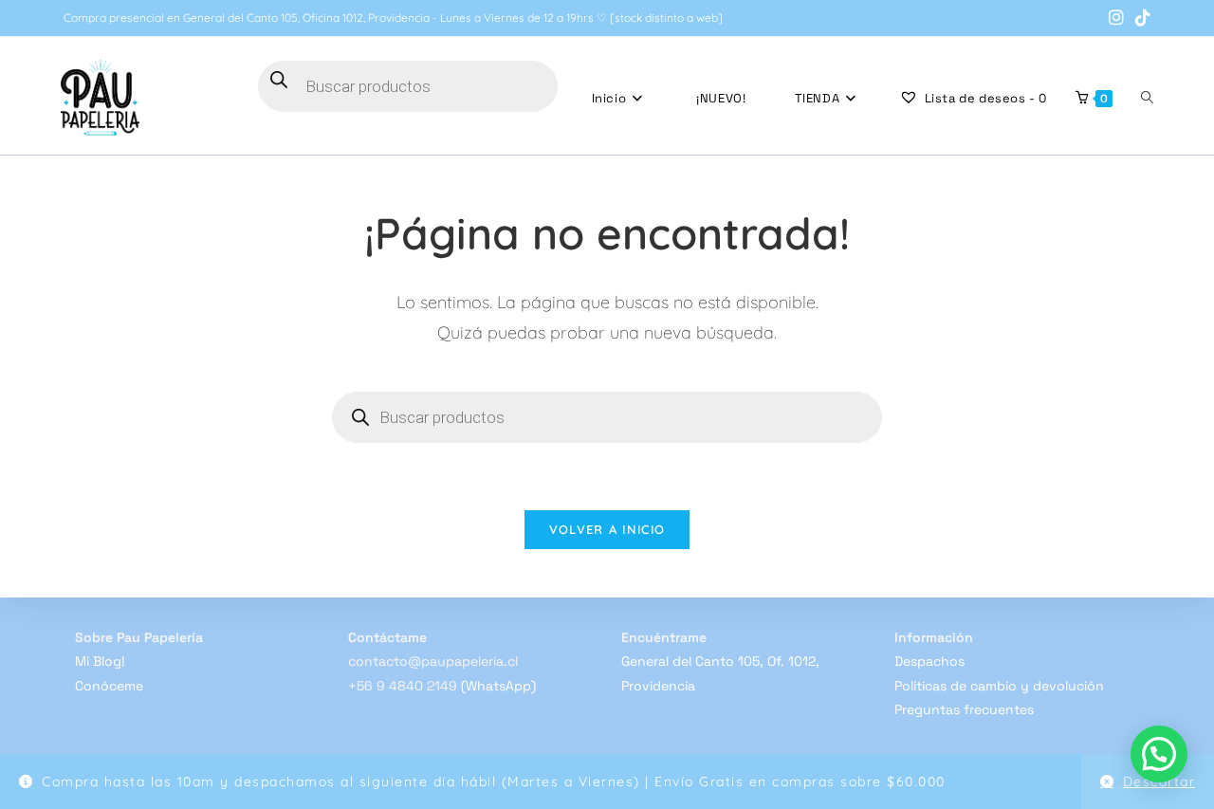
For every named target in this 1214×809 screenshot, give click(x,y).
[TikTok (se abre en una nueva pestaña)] (1140, 18)
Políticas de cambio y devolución (999, 685)
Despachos (929, 661)
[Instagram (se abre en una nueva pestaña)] (1116, 18)
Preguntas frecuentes (964, 709)
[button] (1159, 754)
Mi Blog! (100, 661)
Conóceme (109, 685)
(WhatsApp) (498, 685)
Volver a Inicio (607, 529)
